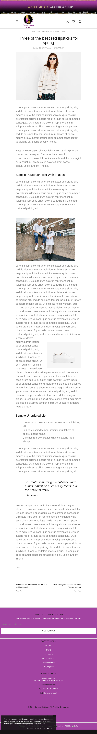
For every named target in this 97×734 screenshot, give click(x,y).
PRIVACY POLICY (48, 658)
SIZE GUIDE (48, 654)
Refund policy (49, 667)
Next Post (77, 591)
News (38, 31)
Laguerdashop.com (28, 21)
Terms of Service (48, 663)
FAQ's (60, 681)
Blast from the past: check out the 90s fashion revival (31, 585)
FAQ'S (48, 650)
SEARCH (48, 646)
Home (33, 31)
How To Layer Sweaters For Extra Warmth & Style (67, 585)
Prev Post (19, 591)
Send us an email (50, 693)
